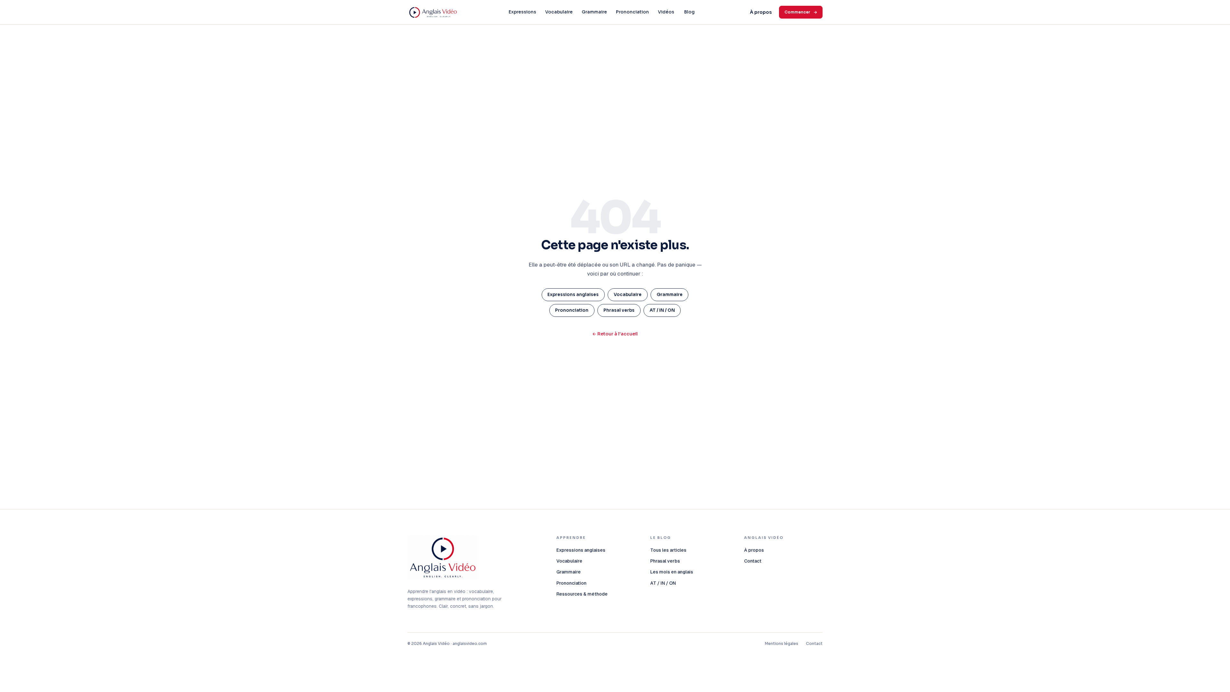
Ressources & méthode (582, 594)
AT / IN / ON (662, 310)
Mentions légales (781, 643)
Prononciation (632, 12)
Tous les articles (668, 550)
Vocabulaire (559, 12)
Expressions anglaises (573, 294)
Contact (752, 561)
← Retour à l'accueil (615, 334)
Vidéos (666, 12)
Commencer (797, 12)
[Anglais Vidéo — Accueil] (433, 12)
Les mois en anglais (671, 572)
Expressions (522, 12)
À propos (761, 12)
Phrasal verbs (619, 310)
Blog (689, 12)
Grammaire (594, 12)
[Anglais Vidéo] (442, 557)
